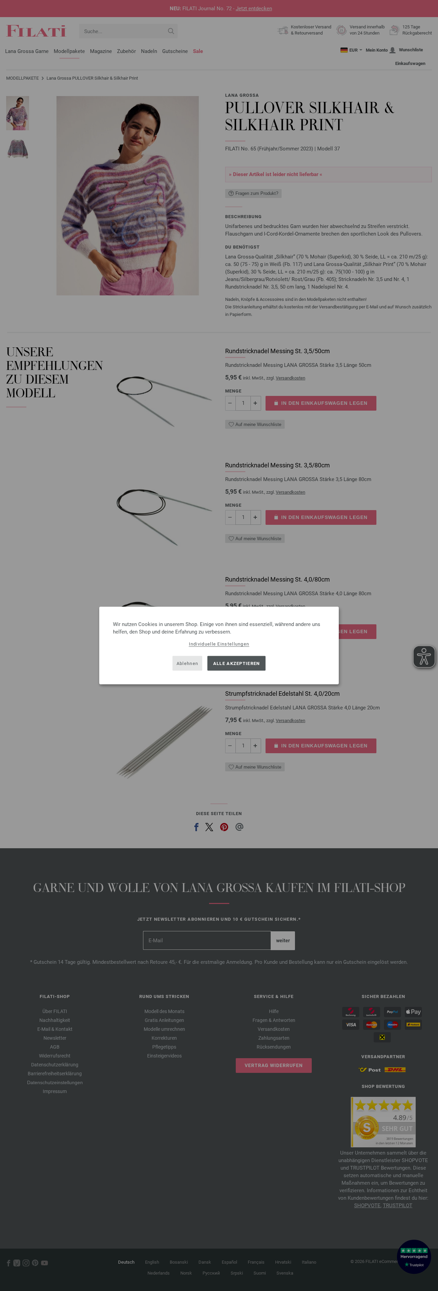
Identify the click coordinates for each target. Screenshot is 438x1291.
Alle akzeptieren (236, 663)
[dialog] (219, 645)
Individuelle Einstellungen (219, 644)
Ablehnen (187, 663)
